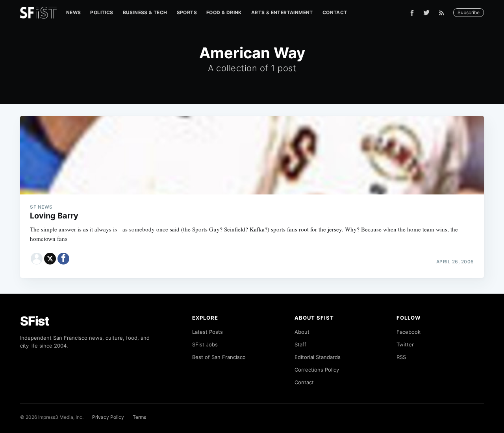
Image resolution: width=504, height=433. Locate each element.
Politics (101, 12)
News (73, 12)
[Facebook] (412, 13)
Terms (139, 417)
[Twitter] (426, 12)
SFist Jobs (205, 344)
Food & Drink (224, 12)
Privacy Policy (108, 417)
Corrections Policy (317, 369)
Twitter (405, 344)
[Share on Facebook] (63, 258)
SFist (34, 321)
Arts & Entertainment (282, 12)
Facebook (409, 332)
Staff (300, 344)
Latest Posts (207, 332)
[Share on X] (50, 258)
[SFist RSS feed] (443, 12)
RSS (401, 357)
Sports (187, 12)
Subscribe (469, 12)
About (302, 332)
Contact (334, 12)
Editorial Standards (318, 357)
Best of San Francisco (219, 357)
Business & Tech (145, 12)
